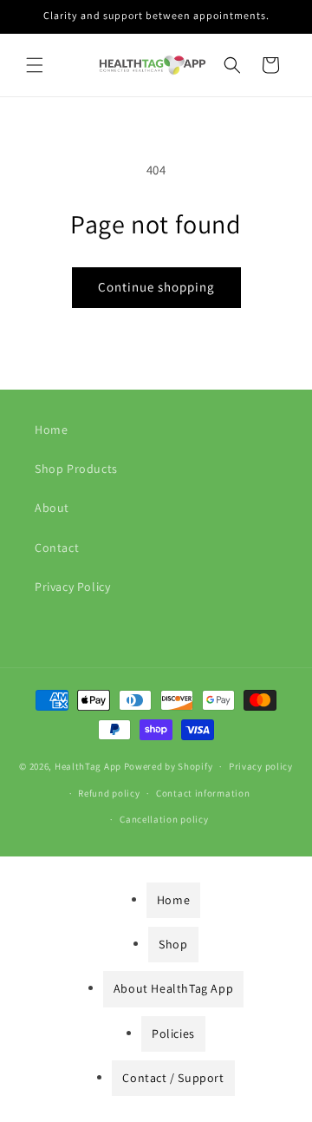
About (52, 507)
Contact (57, 547)
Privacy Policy (72, 586)
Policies (173, 1033)
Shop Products (76, 468)
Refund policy (109, 793)
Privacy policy (261, 766)
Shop (173, 944)
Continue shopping (156, 287)
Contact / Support (173, 1078)
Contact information (203, 793)
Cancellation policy (164, 819)
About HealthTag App (173, 988)
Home (51, 429)
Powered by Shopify (168, 766)
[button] (35, 65)
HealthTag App (88, 766)
